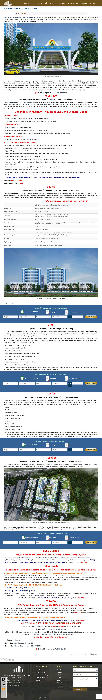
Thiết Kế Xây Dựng (72, 3)
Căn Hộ (39, 3)
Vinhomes (62, 3)
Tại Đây (20, 184)
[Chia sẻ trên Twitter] (4, 659)
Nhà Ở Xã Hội (84, 3)
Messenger (3, 696)
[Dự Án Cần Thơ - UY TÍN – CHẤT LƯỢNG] (12, 3)
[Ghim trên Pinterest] (10, 659)
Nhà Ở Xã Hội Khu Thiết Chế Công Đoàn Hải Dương (20, 102)
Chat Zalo (4, 686)
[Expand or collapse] (85, 13)
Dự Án (32, 3)
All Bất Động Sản (9, 303)
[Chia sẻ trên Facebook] (1, 659)
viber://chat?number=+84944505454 (28, 646)
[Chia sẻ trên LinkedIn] (13, 659)
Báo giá (3, 681)
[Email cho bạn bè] (7, 659)
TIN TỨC (92, 3)
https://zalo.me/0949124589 (24, 643)
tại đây (84, 562)
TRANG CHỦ (25, 3)
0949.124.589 (61, 93)
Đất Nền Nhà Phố (50, 3)
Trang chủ (96, 8)
